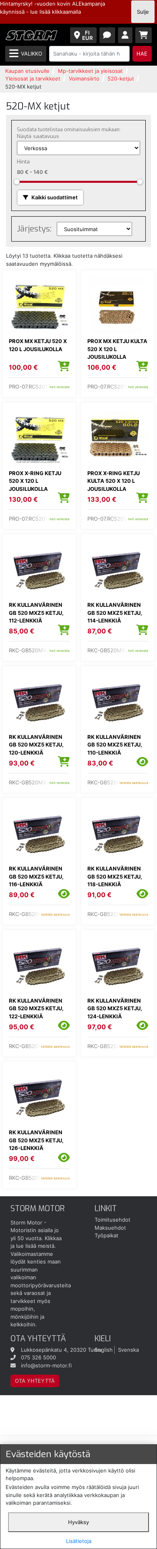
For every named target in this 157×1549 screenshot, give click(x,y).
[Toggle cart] (143, 35)
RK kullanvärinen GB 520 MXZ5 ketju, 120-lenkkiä (36, 745)
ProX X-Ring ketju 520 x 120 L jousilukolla (35, 481)
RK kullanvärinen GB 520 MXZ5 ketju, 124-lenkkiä (114, 1008)
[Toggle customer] (125, 35)
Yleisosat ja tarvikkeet (32, 78)
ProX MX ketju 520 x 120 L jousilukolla (38, 345)
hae (141, 53)
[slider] (17, 181)
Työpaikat (106, 1235)
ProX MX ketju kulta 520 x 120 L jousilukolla (117, 349)
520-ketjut (120, 78)
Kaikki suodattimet (54, 197)
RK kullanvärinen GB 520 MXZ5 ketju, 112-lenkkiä (36, 613)
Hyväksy (78, 1522)
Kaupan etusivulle (27, 71)
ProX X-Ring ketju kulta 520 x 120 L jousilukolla (113, 481)
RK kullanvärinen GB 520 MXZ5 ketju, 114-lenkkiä (114, 613)
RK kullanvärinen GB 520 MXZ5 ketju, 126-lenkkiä (36, 1140)
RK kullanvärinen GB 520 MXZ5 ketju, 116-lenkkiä (36, 876)
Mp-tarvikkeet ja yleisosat (90, 71)
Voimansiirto (84, 78)
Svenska (128, 1349)
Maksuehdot (110, 1227)
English (104, 1349)
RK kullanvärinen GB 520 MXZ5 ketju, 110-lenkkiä (114, 745)
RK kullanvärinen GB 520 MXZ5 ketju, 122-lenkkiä (36, 1008)
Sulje (143, 11)
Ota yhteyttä (35, 1380)
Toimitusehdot (112, 1219)
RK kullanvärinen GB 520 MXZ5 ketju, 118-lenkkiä (114, 876)
